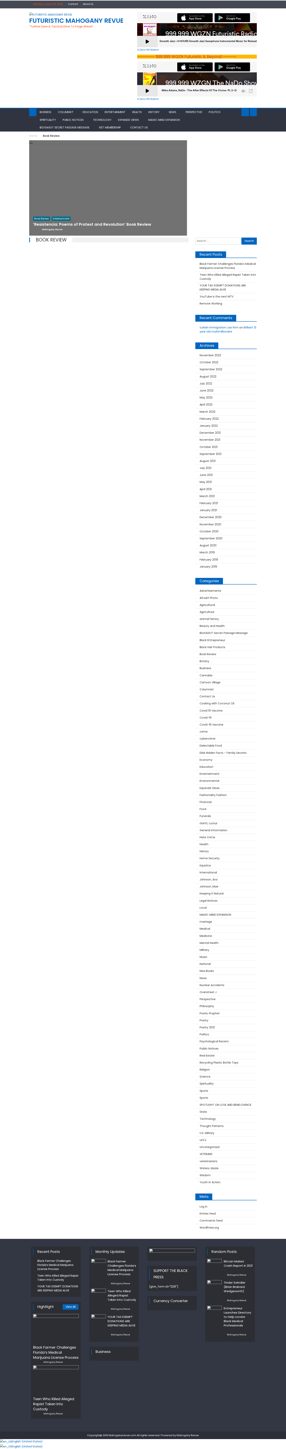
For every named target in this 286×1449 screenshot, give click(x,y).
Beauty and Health (212, 626)
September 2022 (211, 369)
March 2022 (207, 412)
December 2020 (211, 517)
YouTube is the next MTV (216, 296)
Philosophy (207, 1006)
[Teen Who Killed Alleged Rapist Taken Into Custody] (56, 1379)
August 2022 (208, 376)
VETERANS (206, 1154)
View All (70, 1307)
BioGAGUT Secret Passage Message (64, 127)
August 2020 (208, 545)
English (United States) (27, 1441)
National (205, 964)
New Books (207, 971)
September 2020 (211, 538)
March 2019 (207, 552)
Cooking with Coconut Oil (217, 703)
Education (90, 112)
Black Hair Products (212, 647)
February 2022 (209, 419)
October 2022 (209, 362)
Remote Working (211, 303)
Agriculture (207, 612)
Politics (214, 112)
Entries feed (208, 1214)
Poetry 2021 (207, 1027)
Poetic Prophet (210, 1013)
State (203, 1112)
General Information (213, 830)
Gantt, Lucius (208, 823)
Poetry (204, 1020)
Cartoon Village (210, 682)
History (154, 112)
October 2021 (209, 447)
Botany (204, 661)
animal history (209, 619)
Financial (205, 802)
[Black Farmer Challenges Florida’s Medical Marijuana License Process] (56, 1328)
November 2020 (210, 524)
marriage (206, 922)
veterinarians (208, 1161)
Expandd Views (128, 120)
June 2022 (206, 390)
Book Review (208, 654)
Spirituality (48, 120)
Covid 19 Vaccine (211, 711)
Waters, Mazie (209, 1168)
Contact (73, 4)
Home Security (210, 858)
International (208, 872)
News (172, 112)
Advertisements (210, 591)
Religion (205, 1070)
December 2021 (210, 433)
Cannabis (206, 675)
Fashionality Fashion (213, 795)
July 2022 (206, 383)
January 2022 (209, 426)
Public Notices (73, 120)
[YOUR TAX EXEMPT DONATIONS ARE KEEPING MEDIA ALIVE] (98, 1319)
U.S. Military (207, 1133)
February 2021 (209, 503)
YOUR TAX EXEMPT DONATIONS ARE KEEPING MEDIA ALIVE (223, 287)
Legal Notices (209, 901)
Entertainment (115, 112)
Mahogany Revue (53, 1362)
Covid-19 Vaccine (211, 725)
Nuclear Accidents (212, 985)
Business (45, 112)
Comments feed (211, 1221)
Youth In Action (210, 1182)
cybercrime (207, 739)
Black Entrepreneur (212, 640)
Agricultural (207, 605)
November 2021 (210, 440)
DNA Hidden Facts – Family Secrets (223, 753)
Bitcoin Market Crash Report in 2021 (238, 1263)
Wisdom (205, 1175)
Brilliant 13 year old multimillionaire (228, 330)
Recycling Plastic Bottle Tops (219, 1063)
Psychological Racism (214, 1041)
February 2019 (209, 560)
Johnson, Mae (209, 886)
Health (137, 112)
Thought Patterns (212, 1126)
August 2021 (208, 461)
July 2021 (205, 468)
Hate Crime (207, 837)
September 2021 (210, 454)
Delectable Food (211, 746)
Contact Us (139, 127)
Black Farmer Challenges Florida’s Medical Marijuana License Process (228, 266)
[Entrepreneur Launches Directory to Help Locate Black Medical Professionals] (214, 1311)
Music (203, 957)
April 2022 (206, 404)
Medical (205, 929)
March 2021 (207, 496)
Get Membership (110, 127)
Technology (102, 120)
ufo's (203, 1140)
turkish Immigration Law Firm (219, 327)
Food (203, 809)
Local (203, 908)
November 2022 (210, 355)
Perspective (194, 112)
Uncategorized (209, 1147)
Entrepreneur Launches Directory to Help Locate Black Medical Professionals (237, 1316)
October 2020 (209, 531)
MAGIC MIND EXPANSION (164, 120)
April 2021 (206, 489)
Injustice (205, 865)
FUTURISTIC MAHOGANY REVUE (76, 20)
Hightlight (45, 1306)
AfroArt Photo (209, 598)
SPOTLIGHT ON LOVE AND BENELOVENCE (225, 1105)
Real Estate (207, 1056)
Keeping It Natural (212, 893)
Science (205, 1077)
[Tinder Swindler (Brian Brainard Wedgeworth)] (214, 1285)
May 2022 (206, 397)
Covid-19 (205, 718)
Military (204, 950)
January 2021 (208, 510)
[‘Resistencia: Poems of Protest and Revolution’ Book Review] (108, 198)
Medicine (206, 936)
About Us (88, 4)
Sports (204, 1091)
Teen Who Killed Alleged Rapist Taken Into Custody (228, 277)
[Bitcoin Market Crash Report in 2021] (214, 1264)
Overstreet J (208, 992)
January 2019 (208, 567)
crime (204, 732)
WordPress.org (209, 1228)
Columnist (65, 112)
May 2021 (206, 482)
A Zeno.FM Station (148, 50)
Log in (203, 1207)
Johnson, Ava (209, 879)
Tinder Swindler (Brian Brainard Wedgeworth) (234, 1286)
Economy (206, 760)
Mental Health (209, 943)
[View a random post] (253, 112)
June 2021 (206, 475)
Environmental (209, 781)
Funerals (205, 816)
